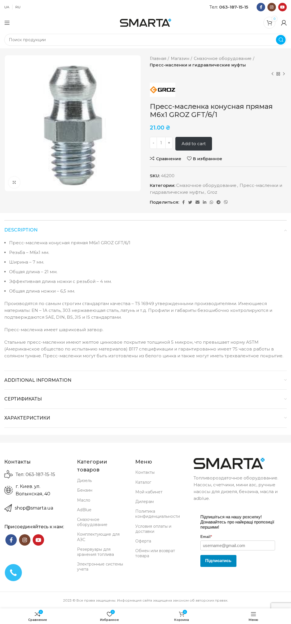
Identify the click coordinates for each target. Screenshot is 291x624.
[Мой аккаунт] (284, 22)
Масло (83, 500)
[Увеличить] (14, 182)
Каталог (143, 482)
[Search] (281, 40)
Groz (212, 192)
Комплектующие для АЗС (98, 537)
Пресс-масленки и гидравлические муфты (198, 65)
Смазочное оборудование (222, 58)
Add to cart (194, 143)
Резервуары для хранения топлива (95, 552)
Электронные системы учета (100, 567)
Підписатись (218, 560)
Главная (158, 58)
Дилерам (144, 501)
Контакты (145, 472)
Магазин (180, 58)
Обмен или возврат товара (155, 553)
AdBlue (84, 509)
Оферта (143, 541)
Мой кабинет (149, 491)
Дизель (84, 480)
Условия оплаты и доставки (153, 529)
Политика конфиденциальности (157, 514)
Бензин (84, 490)
